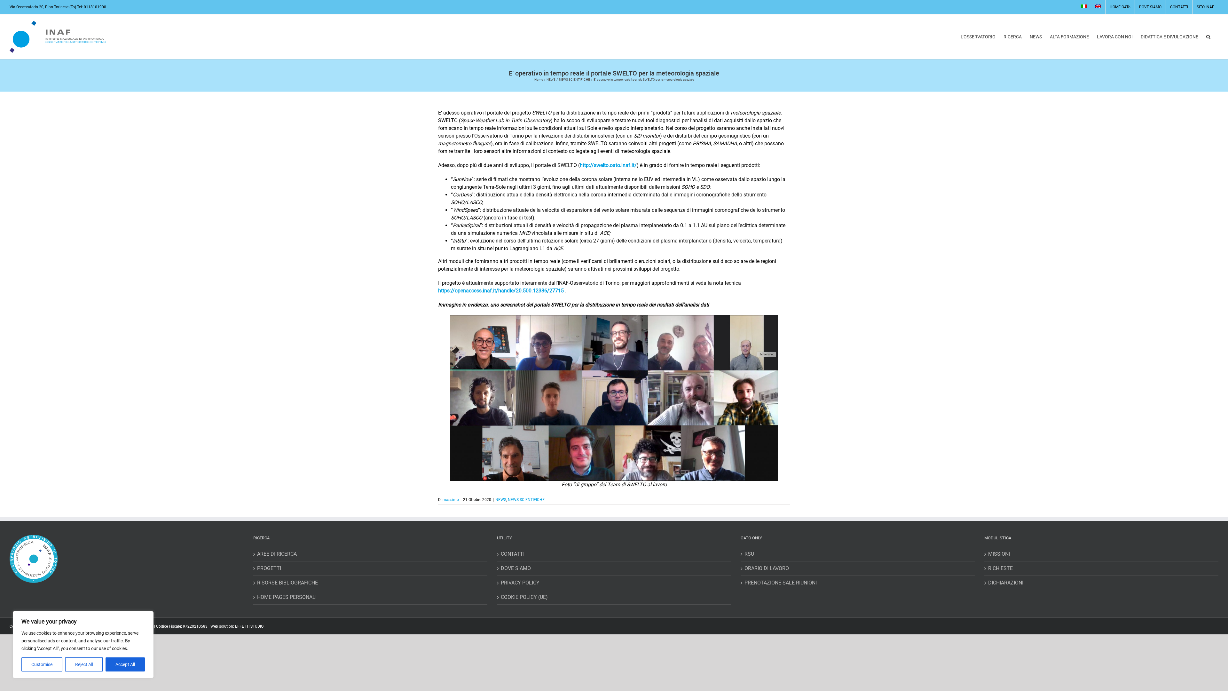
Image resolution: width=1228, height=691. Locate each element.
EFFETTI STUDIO (249, 626)
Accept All (125, 664)
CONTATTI (512, 554)
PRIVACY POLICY (520, 583)
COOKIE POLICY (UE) (524, 597)
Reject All (84, 664)
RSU (749, 554)
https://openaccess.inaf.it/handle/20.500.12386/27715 (501, 291)
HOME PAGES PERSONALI (287, 597)
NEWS (500, 499)
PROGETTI (269, 568)
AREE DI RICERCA (277, 554)
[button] (1208, 36)
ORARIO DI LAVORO (766, 568)
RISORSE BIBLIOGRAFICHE (287, 583)
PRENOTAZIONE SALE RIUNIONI (780, 583)
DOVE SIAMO (516, 568)
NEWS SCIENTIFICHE (526, 499)
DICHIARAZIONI (1005, 583)
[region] (83, 644)
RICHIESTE (1000, 568)
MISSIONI (999, 554)
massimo (451, 499)
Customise (41, 664)
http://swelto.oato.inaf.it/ (608, 165)
